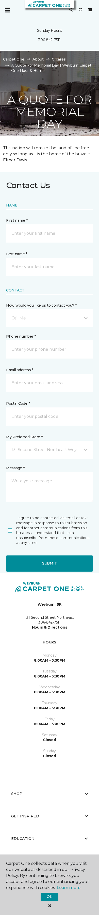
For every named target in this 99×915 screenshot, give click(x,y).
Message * (15, 468)
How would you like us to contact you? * (41, 305)
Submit (49, 563)
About (38, 59)
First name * (17, 220)
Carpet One (13, 59)
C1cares (59, 59)
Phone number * (21, 336)
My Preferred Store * (24, 437)
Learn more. (69, 887)
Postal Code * (18, 403)
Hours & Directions (49, 627)
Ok (49, 896)
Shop (16, 793)
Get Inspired (25, 816)
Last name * (16, 254)
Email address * (19, 370)
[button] (71, 10)
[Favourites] (80, 10)
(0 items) (90, 10)
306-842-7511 (49, 40)
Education (23, 838)
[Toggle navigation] (7, 10)
